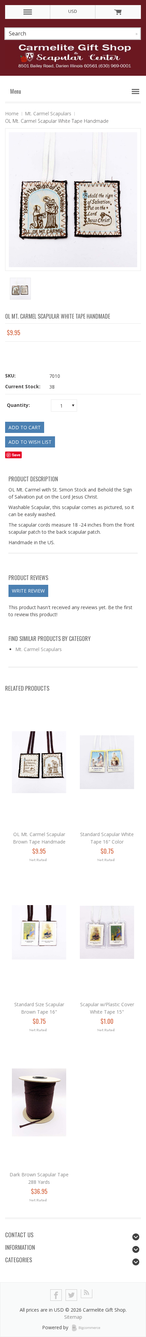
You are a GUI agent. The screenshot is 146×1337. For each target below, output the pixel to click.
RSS (87, 1295)
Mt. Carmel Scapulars (48, 113)
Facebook (56, 1295)
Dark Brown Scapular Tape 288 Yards (39, 1178)
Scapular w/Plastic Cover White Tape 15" (107, 1008)
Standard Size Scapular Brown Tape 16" (39, 1008)
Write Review (28, 590)
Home (12, 113)
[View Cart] (117, 12)
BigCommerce (88, 1328)
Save (16, 454)
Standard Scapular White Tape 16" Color (107, 838)
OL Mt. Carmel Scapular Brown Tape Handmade (39, 838)
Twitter (71, 1295)
